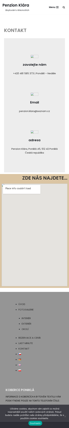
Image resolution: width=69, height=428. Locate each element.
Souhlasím (35, 423)
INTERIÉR (26, 318)
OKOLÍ (25, 329)
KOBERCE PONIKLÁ (20, 390)
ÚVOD (21, 304)
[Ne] (65, 416)
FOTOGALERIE (26, 309)
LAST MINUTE (25, 343)
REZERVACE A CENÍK (29, 337)
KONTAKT (23, 348)
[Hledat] (64, 7)
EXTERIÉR (26, 323)
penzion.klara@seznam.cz (34, 111)
